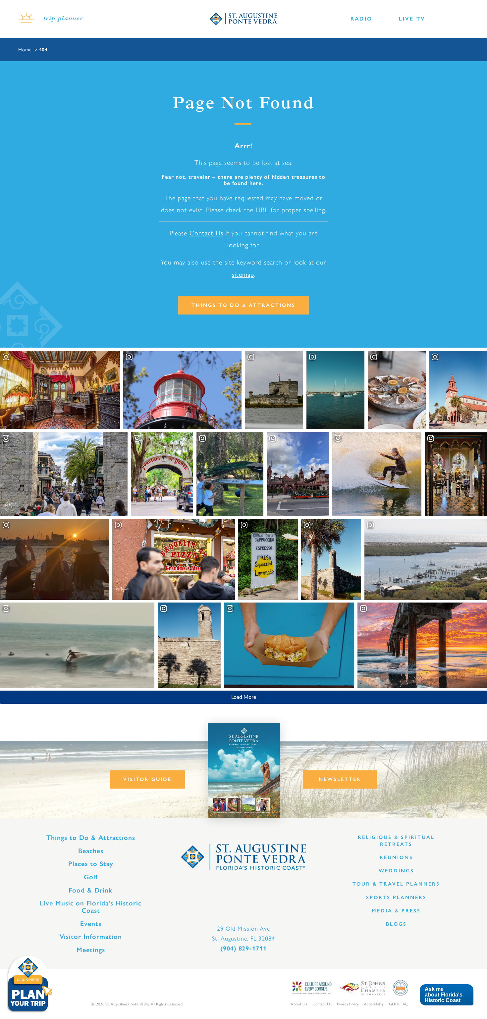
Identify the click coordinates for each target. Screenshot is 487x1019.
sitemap (243, 274)
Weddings (396, 871)
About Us (299, 1004)
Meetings (91, 950)
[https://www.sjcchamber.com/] (362, 987)
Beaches (90, 851)
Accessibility (374, 1004)
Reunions (396, 857)
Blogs (396, 924)
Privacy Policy (348, 1004)
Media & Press (396, 911)
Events (90, 924)
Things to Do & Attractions (243, 305)
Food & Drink (91, 890)
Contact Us (206, 232)
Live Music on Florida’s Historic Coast (90, 906)
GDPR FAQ (398, 1004)
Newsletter (340, 779)
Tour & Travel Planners (396, 884)
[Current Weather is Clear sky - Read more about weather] (26, 19)
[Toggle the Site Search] (439, 19)
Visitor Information (91, 937)
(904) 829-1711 (243, 948)
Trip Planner (63, 19)
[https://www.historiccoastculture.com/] (311, 987)
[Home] (243, 19)
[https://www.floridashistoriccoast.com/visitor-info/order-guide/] (244, 770)
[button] (446, 995)
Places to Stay (90, 864)
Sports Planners (396, 897)
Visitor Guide (147, 779)
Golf (91, 877)
